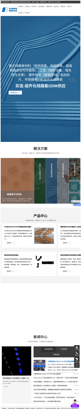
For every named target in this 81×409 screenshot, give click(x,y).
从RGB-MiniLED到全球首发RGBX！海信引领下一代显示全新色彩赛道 (56, 378)
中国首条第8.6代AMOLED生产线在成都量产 (47, 374)
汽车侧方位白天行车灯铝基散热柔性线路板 (17, 227)
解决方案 (34, 6)
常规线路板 (41, 6)
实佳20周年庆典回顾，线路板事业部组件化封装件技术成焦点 (53, 389)
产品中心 (40, 216)
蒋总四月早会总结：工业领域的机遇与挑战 (47, 401)
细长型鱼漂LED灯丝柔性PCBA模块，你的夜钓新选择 (50, 385)
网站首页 (20, 6)
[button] (72, 79)
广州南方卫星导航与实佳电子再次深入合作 (47, 393)
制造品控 (62, 6)
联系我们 (27, 12)
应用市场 (27, 6)
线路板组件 (49, 6)
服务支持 (56, 6)
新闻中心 (69, 6)
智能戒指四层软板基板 (11, 255)
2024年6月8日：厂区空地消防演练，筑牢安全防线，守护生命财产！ (55, 397)
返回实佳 (20, 12)
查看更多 (9, 242)
